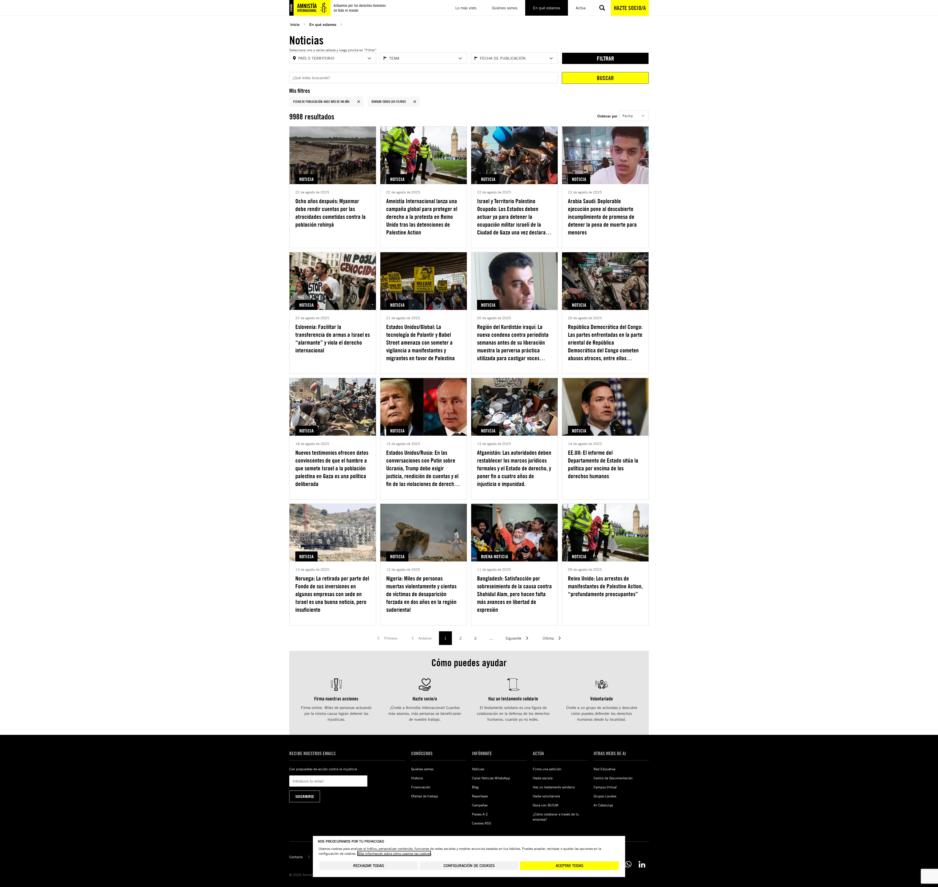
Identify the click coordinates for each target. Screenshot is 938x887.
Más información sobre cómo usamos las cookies (394, 853)
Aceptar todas (569, 865)
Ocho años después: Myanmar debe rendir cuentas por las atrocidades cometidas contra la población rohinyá (330, 212)
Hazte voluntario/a (546, 796)
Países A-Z (480, 814)
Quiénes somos (422, 769)
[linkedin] (642, 864)
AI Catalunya (603, 805)
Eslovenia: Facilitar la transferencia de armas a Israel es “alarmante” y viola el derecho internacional (332, 338)
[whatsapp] (628, 864)
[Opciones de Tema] (460, 58)
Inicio (294, 24)
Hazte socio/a (630, 7)
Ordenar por (607, 115)
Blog (475, 787)
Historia (417, 778)
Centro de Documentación (613, 778)
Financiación (420, 787)
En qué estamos (322, 24)
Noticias (478, 769)
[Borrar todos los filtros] (415, 101)
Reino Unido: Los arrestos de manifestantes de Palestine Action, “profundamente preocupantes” (605, 586)
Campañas (480, 805)
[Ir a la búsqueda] (602, 8)
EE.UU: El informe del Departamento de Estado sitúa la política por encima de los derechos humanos (603, 464)
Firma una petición (547, 769)
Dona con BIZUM (545, 805)
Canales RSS (481, 823)
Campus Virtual (605, 787)
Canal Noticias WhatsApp (491, 778)
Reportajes (480, 796)
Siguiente (513, 638)
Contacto (296, 857)
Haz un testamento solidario (554, 787)
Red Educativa (604, 769)
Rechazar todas (368, 865)
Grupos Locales (605, 796)
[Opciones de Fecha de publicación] (551, 58)
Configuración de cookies (469, 865)
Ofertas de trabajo (424, 796)
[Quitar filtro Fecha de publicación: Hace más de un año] (358, 101)
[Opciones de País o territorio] (369, 58)
